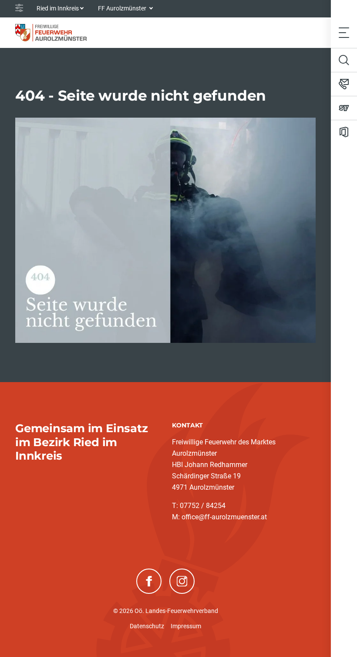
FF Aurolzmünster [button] (123, 8)
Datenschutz (147, 626)
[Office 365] (344, 132)
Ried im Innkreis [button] (58, 8)
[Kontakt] (344, 84)
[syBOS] (344, 108)
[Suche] (344, 60)
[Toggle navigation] (344, 32)
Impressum (186, 626)
